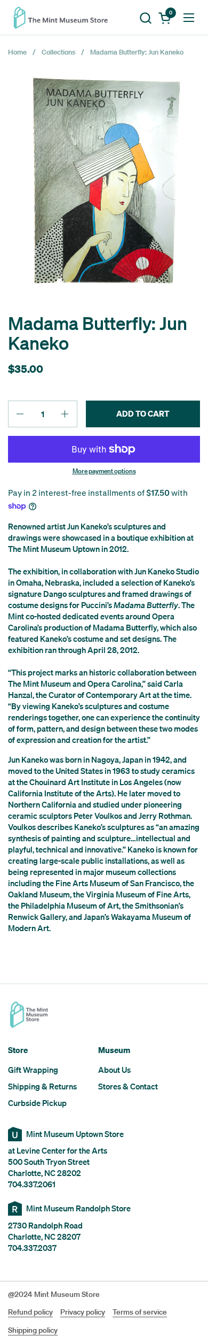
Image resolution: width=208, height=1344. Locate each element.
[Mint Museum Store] (64, 17)
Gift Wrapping (33, 1069)
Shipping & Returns (42, 1086)
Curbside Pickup (37, 1102)
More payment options (104, 471)
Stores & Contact (128, 1086)
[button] (145, 18)
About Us (114, 1069)
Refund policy (30, 1312)
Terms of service (140, 1312)
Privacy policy (82, 1312)
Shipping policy (33, 1330)
